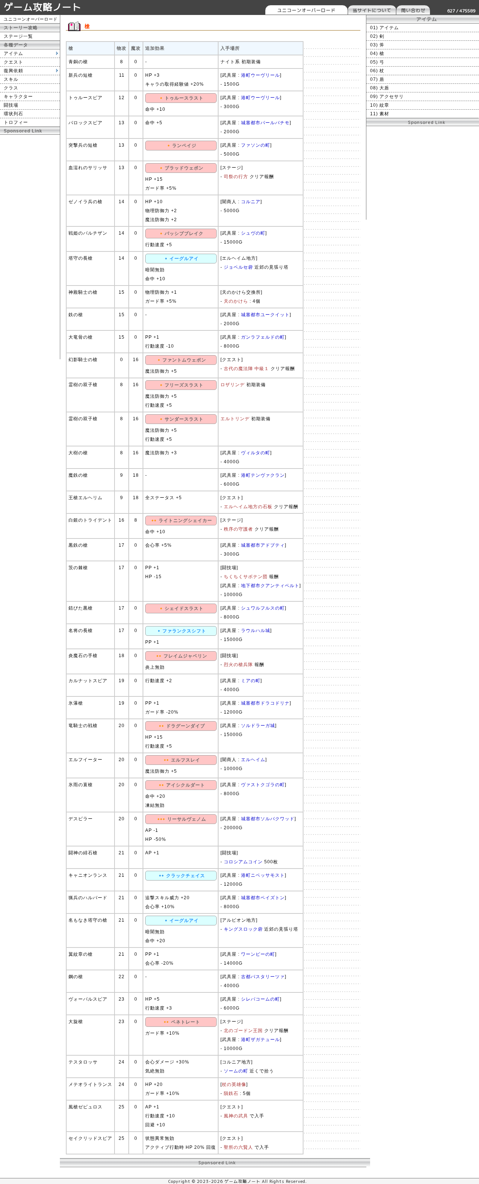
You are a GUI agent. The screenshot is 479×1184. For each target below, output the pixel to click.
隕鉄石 (231, 1093)
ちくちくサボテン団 (246, 576)
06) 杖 (377, 70)
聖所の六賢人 (238, 1147)
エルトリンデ (235, 418)
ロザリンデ (232, 384)
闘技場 (11, 105)
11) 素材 (379, 113)
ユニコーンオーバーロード (306, 10)
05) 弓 (377, 62)
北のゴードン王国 (243, 1030)
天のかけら (236, 301)
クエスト (13, 62)
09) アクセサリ (387, 96)
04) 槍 (377, 53)
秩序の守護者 (238, 529)
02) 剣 (377, 36)
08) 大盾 (379, 88)
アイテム (13, 53)
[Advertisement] (30, 247)
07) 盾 (377, 79)
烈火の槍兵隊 (238, 664)
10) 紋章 (379, 105)
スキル (11, 79)
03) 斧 (377, 45)
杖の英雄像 (234, 1084)
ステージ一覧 (18, 36)
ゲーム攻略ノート (43, 6)
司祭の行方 (236, 176)
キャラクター (18, 96)
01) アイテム (384, 27)
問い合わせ (413, 10)
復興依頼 (13, 70)
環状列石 (13, 113)
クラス (11, 88)
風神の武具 (236, 1116)
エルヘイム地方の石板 (248, 506)
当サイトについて (372, 10)
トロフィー (16, 122)
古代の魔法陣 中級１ (246, 368)
